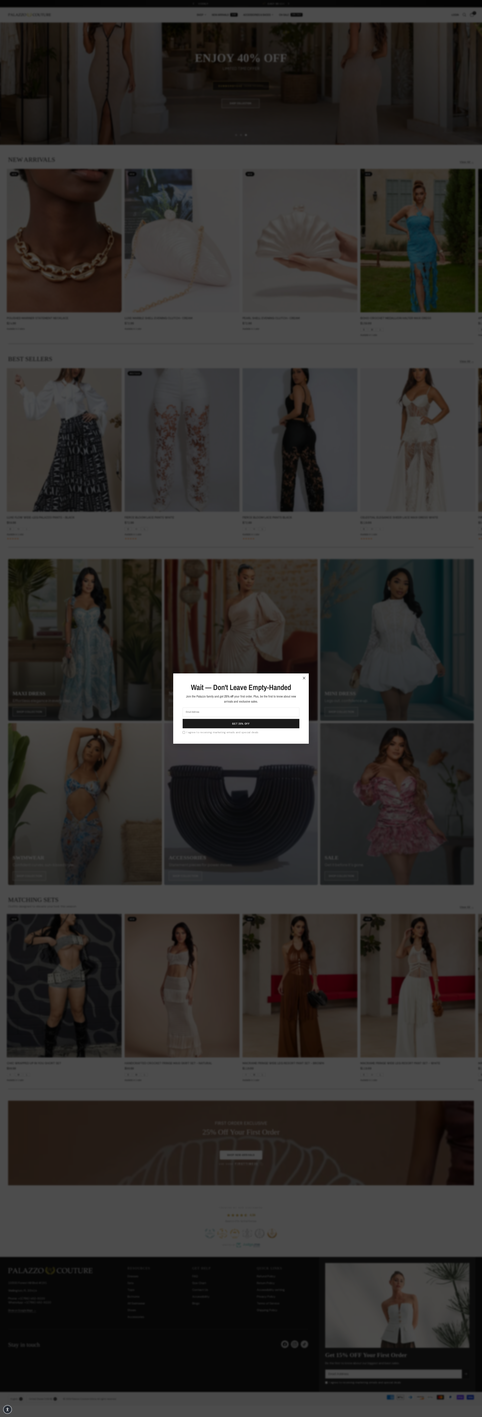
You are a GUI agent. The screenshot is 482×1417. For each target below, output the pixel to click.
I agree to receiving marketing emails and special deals (222, 732)
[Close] (304, 678)
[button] (7, 1409)
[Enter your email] (241, 723)
